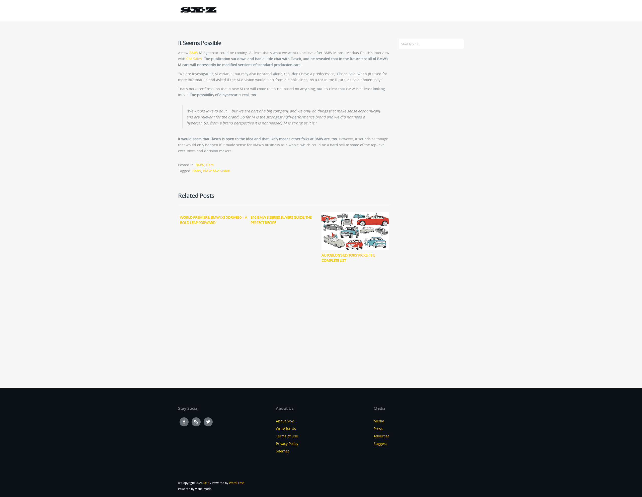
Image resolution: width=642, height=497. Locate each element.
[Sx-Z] (198, 10)
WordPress (236, 483)
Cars (210, 164)
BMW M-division (216, 171)
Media (379, 421)
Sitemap (283, 451)
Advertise (381, 436)
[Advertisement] (418, 134)
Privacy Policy (287, 443)
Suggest (380, 443)
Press (378, 428)
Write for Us (286, 428)
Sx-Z (206, 483)
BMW (193, 52)
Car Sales (194, 58)
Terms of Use (287, 436)
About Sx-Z (285, 421)
